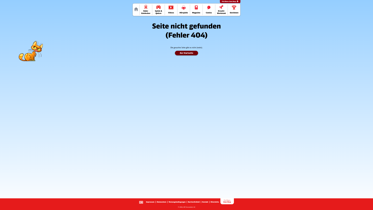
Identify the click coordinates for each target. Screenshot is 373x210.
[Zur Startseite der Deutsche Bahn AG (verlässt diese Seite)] (142, 201)
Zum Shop (227, 201)
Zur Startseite (186, 53)
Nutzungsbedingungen (177, 202)
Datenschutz (161, 202)
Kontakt (205, 202)
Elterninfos (215, 202)
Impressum (150, 202)
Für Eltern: (229, 1)
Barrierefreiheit (194, 202)
